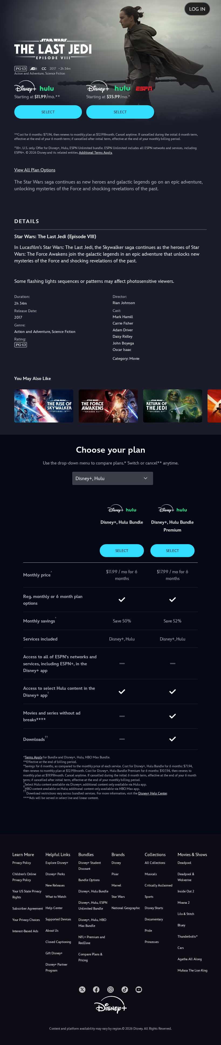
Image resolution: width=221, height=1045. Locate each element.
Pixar (115, 874)
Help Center (54, 908)
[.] (82, 989)
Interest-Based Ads (25, 931)
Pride (148, 931)
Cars (181, 948)
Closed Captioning (58, 942)
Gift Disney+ (54, 953)
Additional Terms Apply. (95, 152)
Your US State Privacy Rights (26, 894)
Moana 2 (183, 903)
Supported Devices (58, 919)
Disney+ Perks (55, 874)
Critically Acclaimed (158, 885)
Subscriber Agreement (27, 908)
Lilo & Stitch (186, 914)
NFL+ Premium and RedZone (91, 940)
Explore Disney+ (57, 863)
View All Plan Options (34, 170)
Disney (116, 863)
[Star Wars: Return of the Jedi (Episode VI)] (172, 406)
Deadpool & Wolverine (186, 877)
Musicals (151, 874)
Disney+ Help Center (152, 793)
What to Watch (56, 897)
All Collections (155, 863)
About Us (52, 931)
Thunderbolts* (188, 936)
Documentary (154, 919)
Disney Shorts (154, 908)
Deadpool (184, 863)
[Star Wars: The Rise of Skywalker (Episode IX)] (43, 406)
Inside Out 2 (186, 891)
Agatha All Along (190, 959)
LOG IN (197, 9)
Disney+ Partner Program (56, 967)
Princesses (152, 942)
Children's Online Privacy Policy (24, 877)
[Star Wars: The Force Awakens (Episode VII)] (108, 406)
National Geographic (126, 908)
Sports (149, 897)
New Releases (55, 885)
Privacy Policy (21, 863)
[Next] (211, 405)
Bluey (181, 925)
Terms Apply (33, 757)
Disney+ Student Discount (89, 866)
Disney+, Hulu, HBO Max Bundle (92, 923)
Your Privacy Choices (26, 920)
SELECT (48, 112)
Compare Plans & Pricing (90, 957)
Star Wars (118, 897)
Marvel (116, 885)
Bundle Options (89, 880)
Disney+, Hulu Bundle (93, 891)
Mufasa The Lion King (193, 970)
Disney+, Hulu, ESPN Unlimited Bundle (92, 905)
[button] (61, 855)
